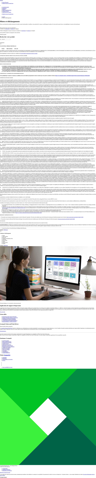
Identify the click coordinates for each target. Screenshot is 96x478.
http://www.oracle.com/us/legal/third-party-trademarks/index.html (13, 207)
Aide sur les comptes (6, 349)
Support (3, 16)
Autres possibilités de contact (7, 367)
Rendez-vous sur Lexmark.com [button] (7, 3)
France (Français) (5, 2)
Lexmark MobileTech (6, 352)
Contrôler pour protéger (6, 347)
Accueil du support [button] (5, 7)
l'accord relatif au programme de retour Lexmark (28, 53)
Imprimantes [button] (4, 8)
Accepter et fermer (3, 477)
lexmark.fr (7, 355)
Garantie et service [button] (5, 11)
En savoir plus (2, 311)
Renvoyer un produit (6, 348)
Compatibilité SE (5, 351)
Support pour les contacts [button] (6, 12)
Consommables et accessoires (7, 359)
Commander (4, 357)
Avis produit (4, 350)
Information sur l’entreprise (7, 470)
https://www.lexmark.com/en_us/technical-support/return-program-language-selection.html (72, 75)
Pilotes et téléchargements (6, 341)
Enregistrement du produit (6, 342)
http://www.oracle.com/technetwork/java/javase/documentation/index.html (29, 212)
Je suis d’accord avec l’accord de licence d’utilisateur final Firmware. (14, 228)
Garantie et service (5, 343)
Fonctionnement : (3, 331)
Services (3, 360)
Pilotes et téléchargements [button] (6, 10)
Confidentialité (4, 468)
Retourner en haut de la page (5, 472)
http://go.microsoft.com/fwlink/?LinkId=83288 (66, 219)
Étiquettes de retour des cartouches (8, 346)
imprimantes (7, 28)
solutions (12, 28)
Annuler (1, 229)
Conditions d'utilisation (6, 469)
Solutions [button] (4, 9)
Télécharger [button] (6, 229)
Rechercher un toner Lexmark (7, 345)
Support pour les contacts (6, 344)
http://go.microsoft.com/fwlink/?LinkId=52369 (75, 217)
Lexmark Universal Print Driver (6, 328)
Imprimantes (4, 358)
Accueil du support (5, 340)
